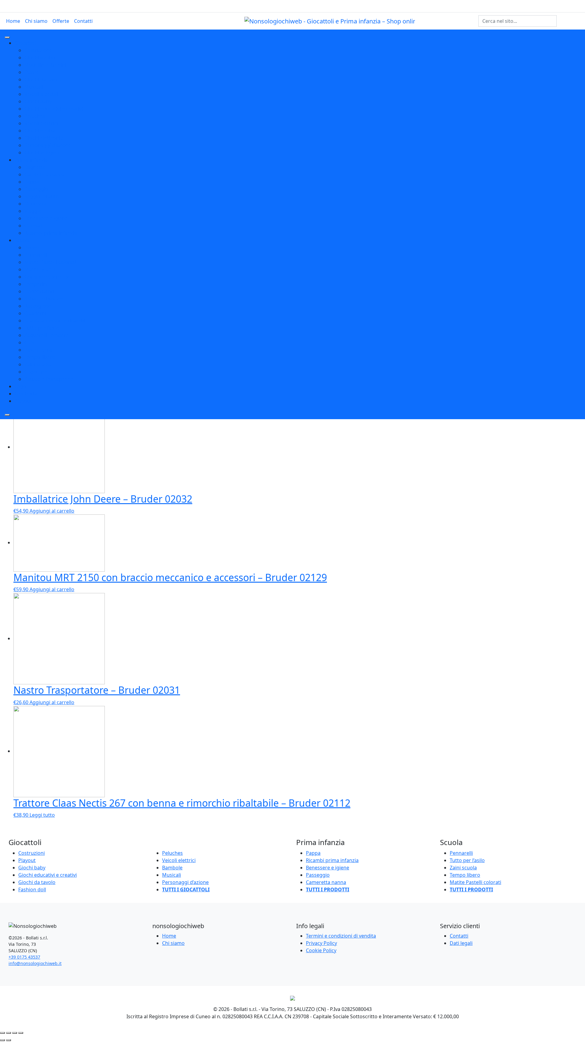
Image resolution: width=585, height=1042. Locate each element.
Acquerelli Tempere (46, 335)
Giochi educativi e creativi (53, 108)
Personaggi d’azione (185, 882)
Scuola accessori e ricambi (54, 320)
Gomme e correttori (47, 276)
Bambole (172, 867)
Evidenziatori (39, 291)
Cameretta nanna (44, 174)
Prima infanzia (31, 159)
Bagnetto (35, 167)
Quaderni (35, 313)
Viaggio (33, 211)
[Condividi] (8, 1033)
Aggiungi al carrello (52, 510)
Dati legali (461, 943)
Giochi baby (37, 101)
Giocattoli (26, 43)
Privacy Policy (321, 943)
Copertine (35, 371)
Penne (31, 247)
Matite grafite (40, 269)
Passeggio (36, 189)
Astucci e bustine (43, 298)
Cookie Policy (321, 950)
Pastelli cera (38, 349)
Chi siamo (36, 21)
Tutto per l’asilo (467, 860)
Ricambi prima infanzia (50, 233)
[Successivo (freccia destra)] (8, 1040)
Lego (20, 386)
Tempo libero (39, 357)
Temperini (36, 284)
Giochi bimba (39, 130)
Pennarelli (36, 254)
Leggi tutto (42, 815)
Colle (30, 342)
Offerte (60, 21)
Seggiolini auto (41, 196)
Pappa (31, 181)
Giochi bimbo (39, 57)
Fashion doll (32, 889)
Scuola (22, 240)
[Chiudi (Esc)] (2, 1033)
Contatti (83, 21)
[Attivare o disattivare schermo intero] (14, 1033)
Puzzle (31, 72)
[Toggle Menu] (7, 37)
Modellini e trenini (45, 64)
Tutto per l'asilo (42, 328)
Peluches (34, 116)
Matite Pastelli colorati (50, 262)
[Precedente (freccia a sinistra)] (2, 1040)
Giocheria (26, 393)
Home (13, 21)
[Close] (7, 415)
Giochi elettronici (44, 138)
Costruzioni (37, 50)
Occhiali (33, 225)
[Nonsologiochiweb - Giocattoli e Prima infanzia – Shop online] (329, 20)
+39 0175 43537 (24, 957)
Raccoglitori (38, 306)
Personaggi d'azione (47, 145)
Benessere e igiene (46, 218)
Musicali (33, 86)
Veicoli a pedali (41, 94)
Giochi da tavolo (43, 79)
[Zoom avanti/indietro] (20, 1033)
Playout (23, 401)
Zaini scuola (37, 364)
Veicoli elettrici (41, 123)
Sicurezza (35, 203)
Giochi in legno (41, 152)
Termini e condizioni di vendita (341, 935)
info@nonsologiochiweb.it (35, 963)
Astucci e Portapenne (48, 379)
